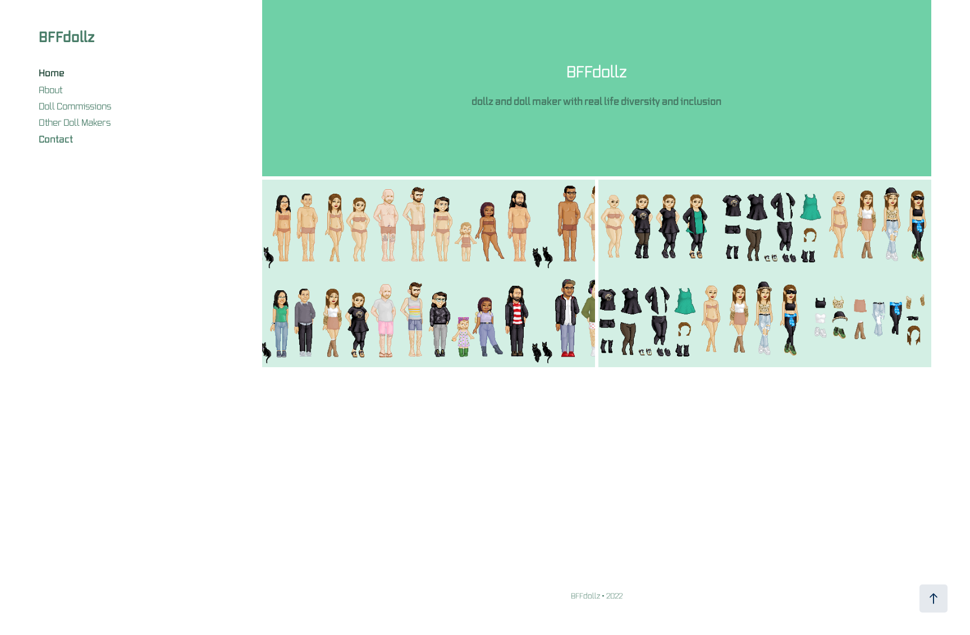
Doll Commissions (75, 106)
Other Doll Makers (75, 122)
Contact (56, 139)
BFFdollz (67, 36)
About (50, 89)
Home (52, 72)
